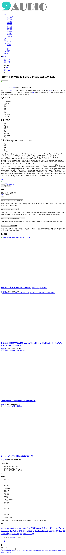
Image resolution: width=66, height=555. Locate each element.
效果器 (15, 531)
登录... (2, 194)
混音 (33, 531)
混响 (31, 531)
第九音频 (9, 184)
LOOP (16, 528)
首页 (7, 67)
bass (2, 528)
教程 (5, 38)
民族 (28, 531)
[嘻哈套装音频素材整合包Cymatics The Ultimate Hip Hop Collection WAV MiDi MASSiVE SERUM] (28, 293)
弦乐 (60, 528)
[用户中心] (4, 541)
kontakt (12, 528)
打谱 (8, 531)
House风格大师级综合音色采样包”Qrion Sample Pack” (24, 287)
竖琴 (50, 531)
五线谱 (20, 528)
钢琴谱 (9, 41)
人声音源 (9, 31)
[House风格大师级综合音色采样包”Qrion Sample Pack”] (16, 237)
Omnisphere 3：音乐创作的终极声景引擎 (18, 401)
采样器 (5, 534)
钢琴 (9, 533)
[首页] (4, 540)
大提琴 (48, 528)
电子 (43, 531)
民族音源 (9, 29)
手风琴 (3, 531)
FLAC (8, 528)
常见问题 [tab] (7, 62)
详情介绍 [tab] (7, 59)
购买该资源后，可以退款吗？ (8, 225)
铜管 (18, 534)
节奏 (64, 531)
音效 (21, 534)
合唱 (32, 528)
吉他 (43, 527)
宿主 (52, 528)
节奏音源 (9, 24)
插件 (11, 531)
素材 (58, 531)
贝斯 (2, 534)
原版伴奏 (6, 51)
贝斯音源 (9, 23)
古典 (8, 46)
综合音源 (9, 18)
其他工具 (3, 550)
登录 (4, 56)
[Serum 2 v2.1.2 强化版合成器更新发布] (12, 406)
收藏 (3, 186)
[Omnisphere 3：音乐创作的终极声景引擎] (13, 350)
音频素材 (9, 34)
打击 (6, 531)
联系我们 (6, 53)
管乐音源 (9, 28)
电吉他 (40, 531)
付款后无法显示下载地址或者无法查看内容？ (11, 218)
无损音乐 (6, 43)
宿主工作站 (10, 16)
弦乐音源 (9, 26)
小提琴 (56, 528)
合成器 (37, 527)
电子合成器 (10, 36)
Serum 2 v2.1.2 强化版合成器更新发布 (17, 456)
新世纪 (9, 48)
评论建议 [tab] (7, 61)
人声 (26, 528)
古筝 (30, 528)
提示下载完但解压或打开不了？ (8, 209)
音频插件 (9, 33)
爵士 (8, 50)
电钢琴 (46, 531)
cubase (4, 528)
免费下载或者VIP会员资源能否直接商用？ (11, 200)
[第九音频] (5, 87)
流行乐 (9, 45)
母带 (24, 531)
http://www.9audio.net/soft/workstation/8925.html (13, 165)
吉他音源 (9, 21)
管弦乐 (53, 531)
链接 (9, 186)
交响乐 (23, 528)
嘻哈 (11, 90)
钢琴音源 (9, 19)
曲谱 (5, 40)
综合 (61, 531)
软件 (5, 14)
